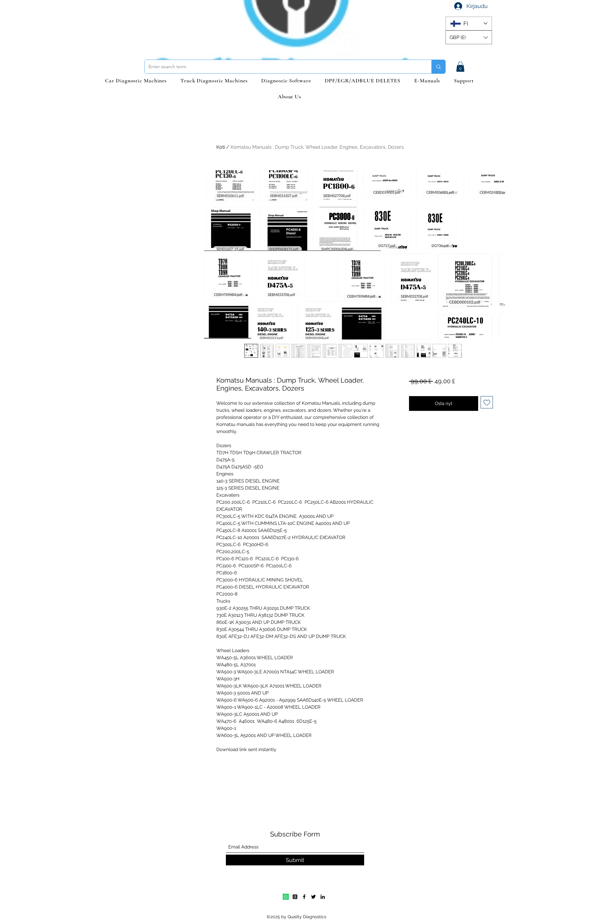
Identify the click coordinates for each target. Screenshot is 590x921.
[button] (469, 37)
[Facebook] (304, 897)
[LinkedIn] (323, 897)
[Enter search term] (438, 66)
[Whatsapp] (286, 897)
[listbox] (469, 37)
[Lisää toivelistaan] (487, 402)
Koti (220, 147)
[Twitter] (313, 897)
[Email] (295, 897)
